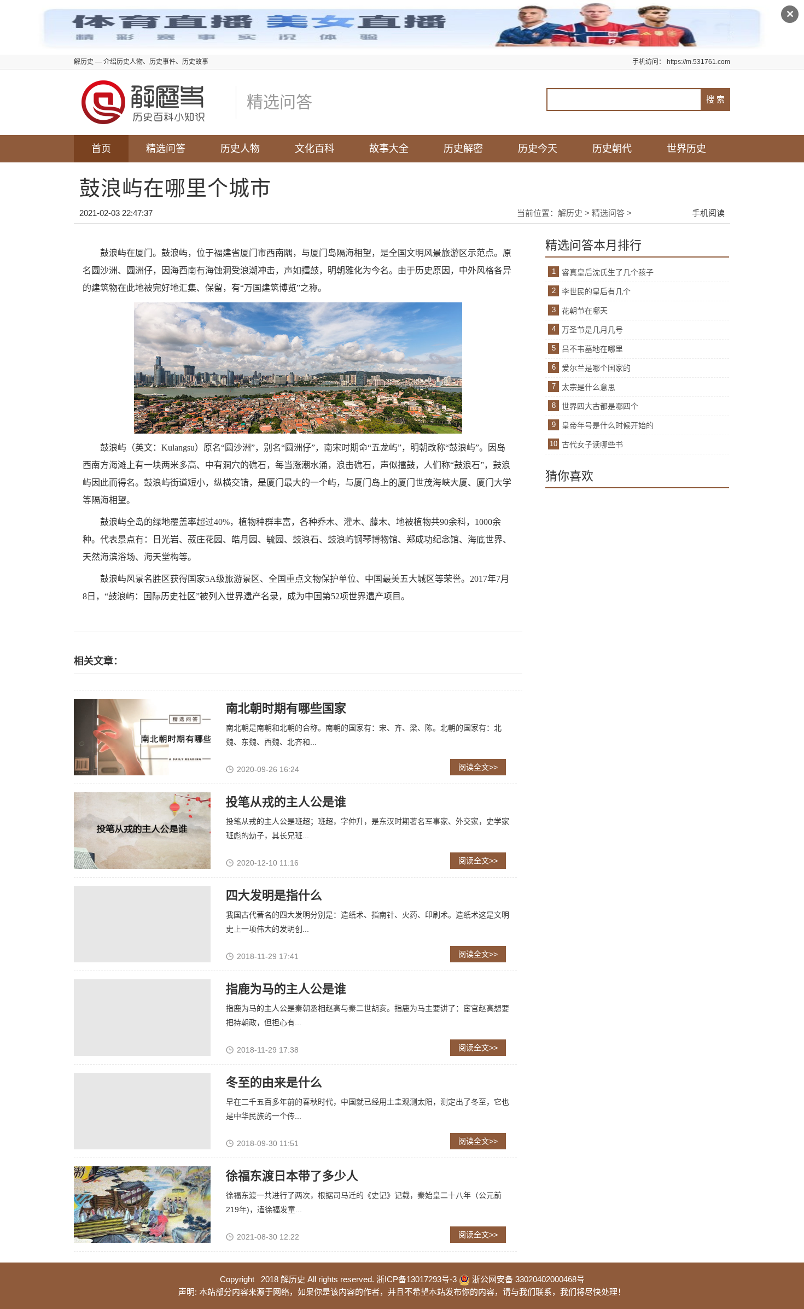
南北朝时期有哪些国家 (286, 708)
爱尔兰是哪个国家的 (596, 368)
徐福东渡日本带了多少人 (292, 1176)
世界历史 (686, 148)
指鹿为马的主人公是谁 (286, 989)
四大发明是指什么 (274, 895)
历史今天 (537, 148)
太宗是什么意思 (588, 387)
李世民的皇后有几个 (596, 291)
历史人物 (240, 148)
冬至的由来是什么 (274, 1082)
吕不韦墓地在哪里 (592, 348)
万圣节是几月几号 (592, 329)
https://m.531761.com (698, 62)
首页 (101, 148)
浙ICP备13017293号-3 (416, 1279)
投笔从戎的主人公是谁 (286, 802)
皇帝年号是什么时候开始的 (608, 425)
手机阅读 (708, 213)
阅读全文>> (478, 767)
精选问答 (165, 148)
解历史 (570, 213)
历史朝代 (612, 148)
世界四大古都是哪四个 (600, 406)
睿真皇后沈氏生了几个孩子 (608, 272)
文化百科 (314, 148)
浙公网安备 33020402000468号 (527, 1279)
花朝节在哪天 (585, 310)
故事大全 (389, 148)
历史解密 (463, 148)
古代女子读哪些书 (592, 444)
